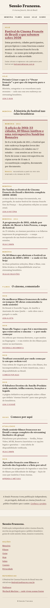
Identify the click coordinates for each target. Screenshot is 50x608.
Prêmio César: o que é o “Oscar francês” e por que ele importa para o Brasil (23, 82)
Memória (8, 17)
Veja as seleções (11, 274)
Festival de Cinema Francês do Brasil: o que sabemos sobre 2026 (24, 35)
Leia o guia (7, 98)
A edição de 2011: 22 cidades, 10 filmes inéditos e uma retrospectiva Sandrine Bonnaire (24, 132)
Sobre (42, 17)
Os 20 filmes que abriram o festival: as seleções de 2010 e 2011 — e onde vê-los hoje (24, 258)
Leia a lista (7, 318)
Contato (5, 565)
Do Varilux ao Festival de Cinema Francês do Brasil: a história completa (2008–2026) (23, 192)
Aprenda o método (11, 479)
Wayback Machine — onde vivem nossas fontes (23, 591)
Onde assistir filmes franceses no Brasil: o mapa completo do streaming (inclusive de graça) (24, 432)
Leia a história (9, 212)
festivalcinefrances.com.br (24, 64)
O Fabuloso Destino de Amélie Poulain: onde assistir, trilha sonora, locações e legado (24, 388)
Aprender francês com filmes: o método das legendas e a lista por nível (24, 463)
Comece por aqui (10, 375)
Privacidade (7, 569)
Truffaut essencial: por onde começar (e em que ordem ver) (24, 360)
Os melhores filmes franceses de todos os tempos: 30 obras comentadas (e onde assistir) (24, 302)
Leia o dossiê (8, 404)
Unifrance (6, 587)
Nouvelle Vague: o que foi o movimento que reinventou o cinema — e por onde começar (24, 331)
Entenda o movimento (13, 348)
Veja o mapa (8, 244)
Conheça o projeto (38, 503)
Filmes (18, 17)
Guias (27, 17)
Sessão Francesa (25, 5)
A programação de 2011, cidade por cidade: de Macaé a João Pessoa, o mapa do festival (24, 225)
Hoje (34, 17)
